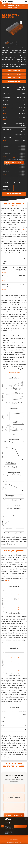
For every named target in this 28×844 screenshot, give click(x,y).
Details (24, 229)
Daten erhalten (14, 70)
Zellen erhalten (14, 81)
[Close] (26, 819)
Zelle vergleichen (14, 194)
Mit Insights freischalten (13, 162)
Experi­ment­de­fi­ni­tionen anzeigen (14, 372)
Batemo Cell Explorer (7, 12)
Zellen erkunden (6, 188)
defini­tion (4, 107)
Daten (19, 7)
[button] (21, 22)
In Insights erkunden (13, 815)
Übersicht (9, 7)
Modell (15, 7)
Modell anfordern (14, 78)
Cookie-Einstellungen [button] (14, 839)
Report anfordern (14, 74)
